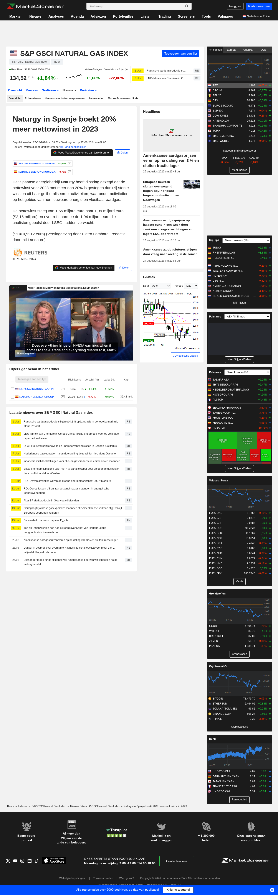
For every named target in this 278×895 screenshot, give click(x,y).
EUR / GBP (215, 517)
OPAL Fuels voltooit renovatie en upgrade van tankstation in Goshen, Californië (70, 446)
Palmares (225, 16)
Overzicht (15, 90)
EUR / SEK (215, 533)
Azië (263, 49)
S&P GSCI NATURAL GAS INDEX (39, 389)
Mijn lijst (214, 240)
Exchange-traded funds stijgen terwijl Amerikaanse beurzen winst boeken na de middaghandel (70, 562)
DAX (215, 100)
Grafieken (49, 90)
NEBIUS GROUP (223, 290)
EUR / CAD (215, 548)
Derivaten (87, 90)
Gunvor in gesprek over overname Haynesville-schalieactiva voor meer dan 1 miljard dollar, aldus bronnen (69, 550)
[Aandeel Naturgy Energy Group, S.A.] (69, 172)
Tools (206, 16)
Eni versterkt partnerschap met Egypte (46, 520)
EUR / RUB (215, 527)
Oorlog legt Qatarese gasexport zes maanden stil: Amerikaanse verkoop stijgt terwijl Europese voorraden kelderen (73, 510)
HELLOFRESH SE (223, 257)
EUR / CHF (215, 522)
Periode (178, 285)
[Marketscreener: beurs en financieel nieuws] (35, 6)
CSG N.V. (218, 280)
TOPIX (216, 130)
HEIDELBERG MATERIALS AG (231, 389)
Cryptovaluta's (218, 666)
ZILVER (213, 641)
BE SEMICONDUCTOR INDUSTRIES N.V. (234, 295)
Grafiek (149, 277)
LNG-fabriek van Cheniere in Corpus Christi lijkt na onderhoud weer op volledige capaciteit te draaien (166, 78)
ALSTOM (218, 399)
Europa (231, 49)
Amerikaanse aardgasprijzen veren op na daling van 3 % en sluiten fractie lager (70, 540)
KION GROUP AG (223, 394)
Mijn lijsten (239, 302)
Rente (213, 739)
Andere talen (96, 98)
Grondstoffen (217, 593)
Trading (164, 16)
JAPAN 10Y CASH (223, 781)
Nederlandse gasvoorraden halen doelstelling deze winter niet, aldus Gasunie (70, 453)
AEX (215, 85)
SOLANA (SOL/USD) (225, 708)
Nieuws (35, 16)
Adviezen (98, 16)
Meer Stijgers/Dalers (239, 359)
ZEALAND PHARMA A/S (227, 407)
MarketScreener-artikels (123, 98)
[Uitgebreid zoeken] (187, 6)
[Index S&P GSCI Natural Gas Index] (69, 163)
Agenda (77, 16)
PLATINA (214, 646)
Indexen (217, 49)
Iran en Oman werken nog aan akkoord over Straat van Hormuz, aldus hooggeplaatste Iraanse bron (65, 530)
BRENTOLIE (216, 636)
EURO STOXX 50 (223, 105)
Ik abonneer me (259, 6)
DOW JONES (220, 115)
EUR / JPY (215, 573)
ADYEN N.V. (220, 275)
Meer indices (239, 170)
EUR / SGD (215, 568)
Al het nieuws (33, 98)
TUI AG (217, 247)
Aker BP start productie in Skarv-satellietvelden (51, 500)
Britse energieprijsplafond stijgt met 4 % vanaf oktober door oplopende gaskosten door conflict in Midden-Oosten (71, 471)
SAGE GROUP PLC (224, 412)
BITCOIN (218, 698)
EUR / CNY (215, 558)
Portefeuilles (123, 16)
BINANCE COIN (222, 713)
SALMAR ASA (221, 379)
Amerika (248, 49)
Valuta (239, 581)
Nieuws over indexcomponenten (64, 98)
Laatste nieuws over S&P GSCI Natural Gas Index (51, 412)
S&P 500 (218, 110)
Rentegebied (239, 799)
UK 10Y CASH (221, 791)
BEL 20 (217, 95)
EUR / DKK (215, 543)
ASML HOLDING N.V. (225, 265)
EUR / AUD (215, 553)
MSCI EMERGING (223, 135)
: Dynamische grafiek (185, 355)
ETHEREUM (220, 703)
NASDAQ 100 (221, 120)
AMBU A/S (219, 427)
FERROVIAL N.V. (223, 422)
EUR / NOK (215, 538)
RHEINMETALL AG (224, 252)
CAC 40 (217, 90)
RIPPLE (217, 718)
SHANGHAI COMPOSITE (227, 125)
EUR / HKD (215, 563)
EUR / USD (215, 512)
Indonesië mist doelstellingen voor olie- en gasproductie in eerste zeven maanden (72, 461)
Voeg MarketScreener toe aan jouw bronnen (84, 152)
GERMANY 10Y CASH (226, 776)
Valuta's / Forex (218, 480)
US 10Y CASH (221, 771)
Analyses (56, 16)
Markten (16, 16)
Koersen (32, 90)
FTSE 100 (239, 157)
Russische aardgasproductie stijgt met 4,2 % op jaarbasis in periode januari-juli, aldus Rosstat (166, 70)
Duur (146, 285)
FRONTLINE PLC (223, 417)
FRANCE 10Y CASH (225, 786)
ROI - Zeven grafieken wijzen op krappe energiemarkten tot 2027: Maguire (67, 481)
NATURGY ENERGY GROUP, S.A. (39, 396)
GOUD (213, 626)
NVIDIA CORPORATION (227, 285)
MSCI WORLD (221, 140)
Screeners (186, 16)
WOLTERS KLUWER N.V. (228, 270)
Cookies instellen (103, 878)
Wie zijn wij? (126, 878)
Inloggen (235, 6)
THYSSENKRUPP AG (225, 384)
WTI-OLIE (214, 631)
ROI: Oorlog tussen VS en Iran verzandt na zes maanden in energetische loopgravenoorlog (66, 491)
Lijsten (146, 16)
